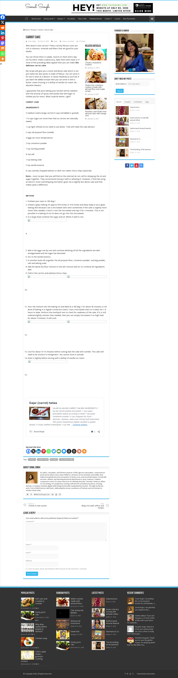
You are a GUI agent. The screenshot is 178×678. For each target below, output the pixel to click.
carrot (32, 459)
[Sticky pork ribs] (27, 615)
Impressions (134, 107)
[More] (84, 451)
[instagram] (141, 165)
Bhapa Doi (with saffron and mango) (92, 506)
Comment (30, 521)
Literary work (48, 19)
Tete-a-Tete (82, 19)
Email (28, 553)
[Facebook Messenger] (64, 451)
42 (38, 608)
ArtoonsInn (150, 674)
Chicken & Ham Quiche (37, 505)
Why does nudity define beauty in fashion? (41, 628)
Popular (128, 102)
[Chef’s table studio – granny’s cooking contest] (27, 655)
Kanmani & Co (135, 139)
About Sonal (36, 19)
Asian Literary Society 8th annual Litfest (112, 611)
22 (38, 620)
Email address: (121, 84)
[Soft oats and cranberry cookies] (27, 602)
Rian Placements (129, 19)
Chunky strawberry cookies (93, 63)
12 (34, 634)
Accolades (71, 19)
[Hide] (1, 64)
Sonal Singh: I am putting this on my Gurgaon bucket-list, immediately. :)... (145, 601)
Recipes (60, 19)
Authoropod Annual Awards (140, 128)
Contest (107, 19)
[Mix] (2, 48)
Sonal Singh (32, 41)
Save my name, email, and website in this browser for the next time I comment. (57, 569)
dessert (54, 459)
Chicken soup (41, 638)
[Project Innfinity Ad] (112, 8)
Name (29, 545)
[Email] (59, 451)
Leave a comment (68, 41)
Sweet (40, 30)
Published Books (95, 19)
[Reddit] (2, 27)
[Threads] (69, 451)
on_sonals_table (66, 459)
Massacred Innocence (75, 622)
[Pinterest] (43, 451)
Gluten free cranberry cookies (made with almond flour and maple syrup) (95, 88)
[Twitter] (53, 451)
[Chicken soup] (27, 641)
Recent (118, 102)
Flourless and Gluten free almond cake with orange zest (95, 113)
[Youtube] (136, 165)
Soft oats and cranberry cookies (41, 601)
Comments (138, 102)
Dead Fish (75, 631)
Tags (147, 102)
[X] (33, 451)
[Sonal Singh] (37, 6)
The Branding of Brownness (140, 149)
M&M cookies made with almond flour (77, 601)
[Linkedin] (38, 451)
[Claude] (79, 451)
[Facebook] (28, 451)
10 (38, 648)
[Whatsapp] (48, 451)
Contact (117, 19)
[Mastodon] (2, 43)
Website (29, 561)
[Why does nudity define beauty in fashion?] (27, 627)
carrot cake (43, 459)
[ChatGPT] (74, 451)
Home (26, 18)
